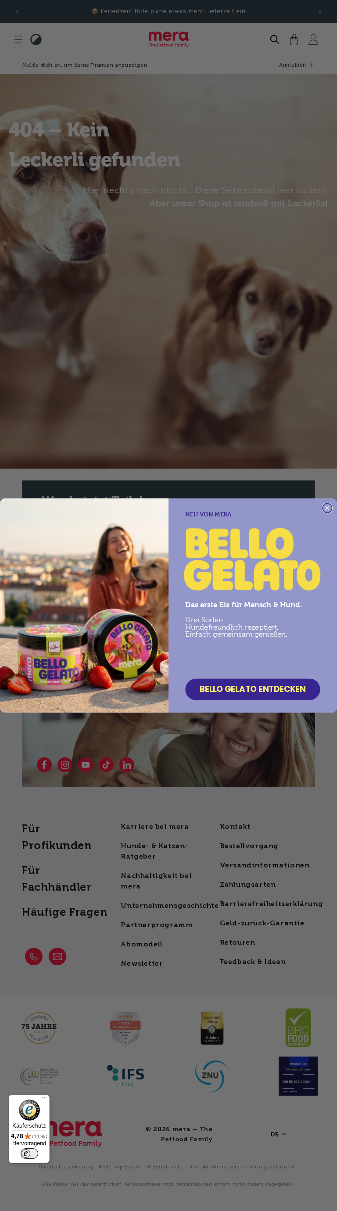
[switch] (29, 1153)
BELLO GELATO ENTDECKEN (253, 689)
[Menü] (44, 1100)
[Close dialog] (327, 508)
